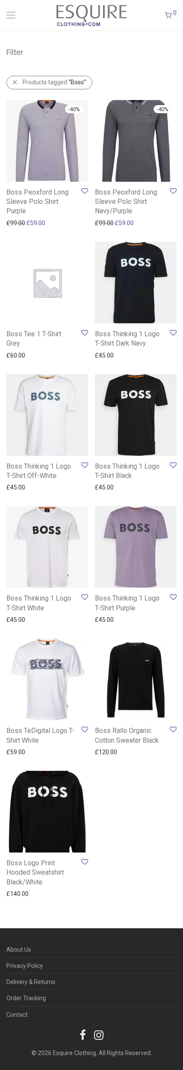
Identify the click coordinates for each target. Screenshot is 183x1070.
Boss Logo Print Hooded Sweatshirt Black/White (35, 872)
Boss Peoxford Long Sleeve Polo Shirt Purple (37, 201)
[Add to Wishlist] (84, 191)
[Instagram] (98, 1034)
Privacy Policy (24, 965)
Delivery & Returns (30, 981)
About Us (18, 949)
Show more (17, 222)
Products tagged (54, 82)
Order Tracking (26, 998)
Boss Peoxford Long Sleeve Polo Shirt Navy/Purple (126, 201)
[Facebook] (83, 1034)
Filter (14, 52)
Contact (17, 1014)
